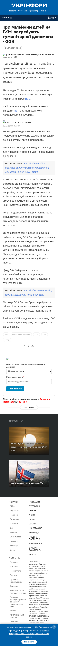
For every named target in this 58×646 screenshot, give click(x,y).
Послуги (12, 11)
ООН (36, 334)
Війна (12, 506)
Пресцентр (33, 11)
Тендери (14, 586)
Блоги (32, 524)
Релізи (32, 554)
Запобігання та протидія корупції (18, 591)
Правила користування (16, 580)
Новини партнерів (34, 538)
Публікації (34, 506)
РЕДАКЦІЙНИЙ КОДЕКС (17, 616)
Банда (7, 340)
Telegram (45, 399)
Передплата (15, 571)
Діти (6, 334)
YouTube (22, 402)
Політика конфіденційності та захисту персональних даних (18, 601)
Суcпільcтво (15, 537)
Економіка (14, 519)
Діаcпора (14, 545)
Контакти (14, 566)
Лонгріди (34, 532)
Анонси (44, 11)
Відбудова (14, 510)
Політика (14, 515)
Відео (32, 519)
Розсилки (14, 622)
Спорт (13, 550)
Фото (32, 515)
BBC (27, 98)
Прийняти (29, 642)
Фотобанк (22, 11)
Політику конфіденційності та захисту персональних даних (29, 633)
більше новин (29, 407)
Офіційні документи (35, 549)
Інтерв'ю (33, 510)
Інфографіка (35, 528)
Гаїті (16, 110)
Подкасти (34, 502)
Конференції (35, 543)
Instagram (8, 402)
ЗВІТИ (13, 611)
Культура (14, 541)
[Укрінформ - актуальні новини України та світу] (29, 5)
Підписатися (15, 388)
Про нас (13, 562)
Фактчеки (14, 523)
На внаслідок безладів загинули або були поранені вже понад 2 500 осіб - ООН (27, 167)
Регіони (13, 532)
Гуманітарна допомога (21, 334)
